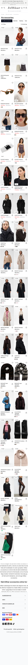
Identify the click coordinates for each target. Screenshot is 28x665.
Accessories (16, 14)
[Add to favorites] (12, 28)
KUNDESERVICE (6, 595)
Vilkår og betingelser (18, 629)
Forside (2, 14)
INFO (3, 599)
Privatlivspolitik (8, 629)
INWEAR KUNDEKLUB (8, 604)
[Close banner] (26, 3)
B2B (3, 608)
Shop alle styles (9, 14)
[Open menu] (1, 7)
